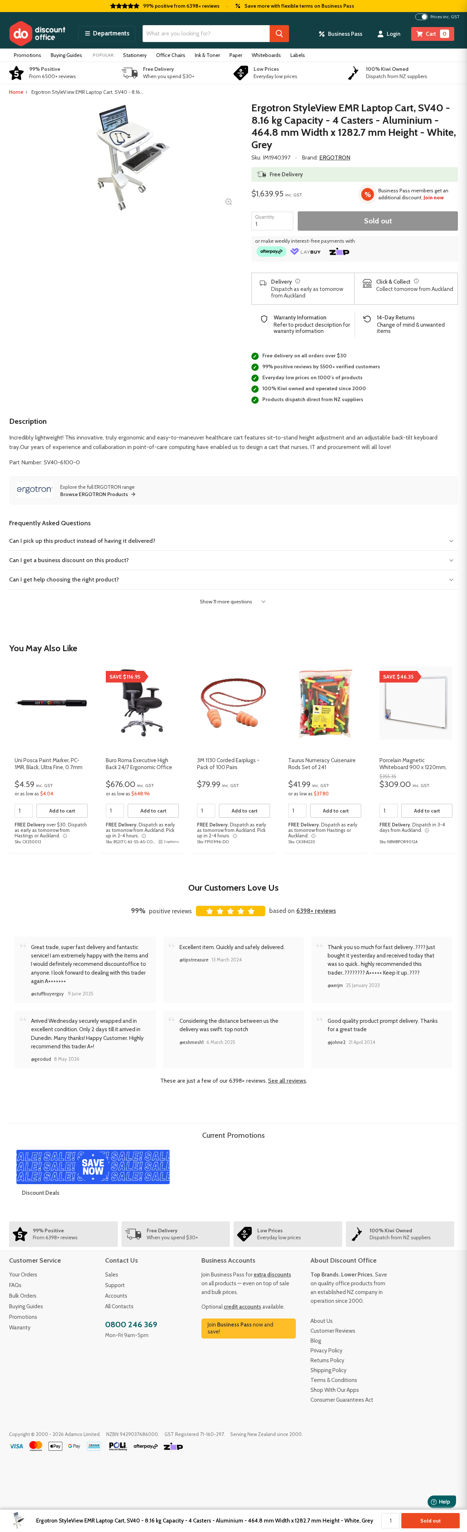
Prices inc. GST (445, 16)
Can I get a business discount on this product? (69, 560)
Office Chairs (170, 55)
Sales (111, 1274)
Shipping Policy (328, 1370)
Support (115, 1285)
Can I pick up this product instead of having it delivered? (82, 540)
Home (16, 92)
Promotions (27, 55)
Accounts (116, 1296)
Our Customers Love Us (233, 887)
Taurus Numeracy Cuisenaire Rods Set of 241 (322, 764)
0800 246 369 (131, 1324)
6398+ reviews (316, 910)
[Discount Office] (37, 33)
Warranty (20, 1327)
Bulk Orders (22, 1296)
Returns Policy (327, 1360)
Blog (315, 1340)
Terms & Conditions (333, 1380)
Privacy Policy (326, 1350)
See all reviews (287, 1080)
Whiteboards (266, 55)
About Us (321, 1321)
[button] (106, 33)
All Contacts (119, 1306)
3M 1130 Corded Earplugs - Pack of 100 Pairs (228, 764)
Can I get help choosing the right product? (64, 579)
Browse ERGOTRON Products (94, 494)
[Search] (279, 33)
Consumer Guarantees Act (341, 1400)
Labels (297, 55)
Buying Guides (66, 55)
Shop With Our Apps (334, 1390)
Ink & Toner (207, 55)
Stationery (135, 55)
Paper (235, 55)
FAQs (15, 1285)
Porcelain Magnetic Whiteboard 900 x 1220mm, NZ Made (413, 767)
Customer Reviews (332, 1331)
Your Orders (23, 1274)
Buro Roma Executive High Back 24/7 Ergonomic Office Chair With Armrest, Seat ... (139, 767)
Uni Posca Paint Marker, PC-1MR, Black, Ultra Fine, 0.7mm (48, 764)
